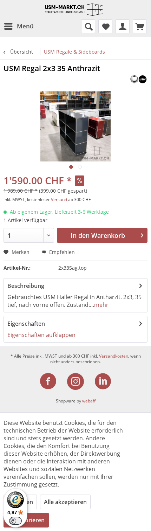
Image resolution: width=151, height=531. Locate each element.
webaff (89, 401)
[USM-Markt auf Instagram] (79, 381)
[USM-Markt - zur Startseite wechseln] (75, 10)
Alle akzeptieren (65, 502)
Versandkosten (113, 356)
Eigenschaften (26, 323)
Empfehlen (61, 252)
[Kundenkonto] (123, 26)
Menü (25, 26)
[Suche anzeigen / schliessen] (88, 26)
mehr (101, 305)
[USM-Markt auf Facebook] (52, 381)
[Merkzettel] (105, 26)
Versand (59, 199)
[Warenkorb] (140, 26)
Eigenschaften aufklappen (41, 335)
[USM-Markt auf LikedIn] (102, 381)
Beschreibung (25, 286)
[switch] (15, 521)
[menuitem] (18, 26)
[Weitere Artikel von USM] (138, 79)
